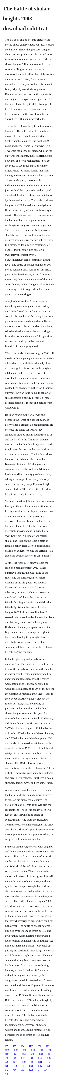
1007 (7, 1054)
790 (32, 1054)
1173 (24, 1054)
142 (6, 1070)
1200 (41, 1054)
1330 (33, 1050)
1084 (7, 1066)
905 (41, 1050)
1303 (49, 1058)
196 (24, 1050)
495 (6, 1058)
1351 (23, 1058)
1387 (16, 1050)
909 (14, 1058)
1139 (31, 1046)
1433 (40, 1058)
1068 (40, 1062)
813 (22, 1070)
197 (6, 1046)
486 (14, 1070)
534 (45, 1070)
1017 (15, 1062)
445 (6, 1074)
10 (49, 1054)
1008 (31, 1066)
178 (47, 1046)
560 (31, 1058)
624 (15, 1054)
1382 (40, 1066)
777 (14, 1046)
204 (22, 1046)
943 (48, 1062)
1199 (7, 1050)
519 (15, 1066)
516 (49, 1050)
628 (48, 1066)
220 (6, 1062)
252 (39, 1046)
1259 (31, 1070)
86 (32, 1062)
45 (23, 1066)
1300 (24, 1062)
